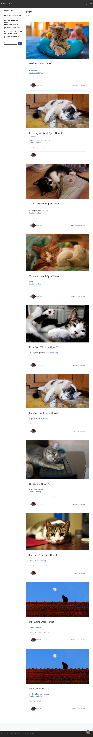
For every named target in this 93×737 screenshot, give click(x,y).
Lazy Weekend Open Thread (43, 413)
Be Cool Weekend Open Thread (12, 15)
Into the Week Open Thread (43, 555)
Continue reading (36, 73)
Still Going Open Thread (41, 621)
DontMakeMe (41, 85)
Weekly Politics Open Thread (12, 24)
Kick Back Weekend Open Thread (46, 347)
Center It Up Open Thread (11, 18)
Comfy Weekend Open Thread (44, 203)
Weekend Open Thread (40, 63)
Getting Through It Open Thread (13, 31)
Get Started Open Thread (41, 484)
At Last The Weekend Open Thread (11, 37)
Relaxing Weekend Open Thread (45, 133)
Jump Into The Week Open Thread (11, 21)
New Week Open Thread (11, 33)
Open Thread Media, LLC (14, 733)
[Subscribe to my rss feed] (91, 734)
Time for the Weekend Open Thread (12, 28)
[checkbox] (88, 732)
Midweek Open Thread (40, 688)
